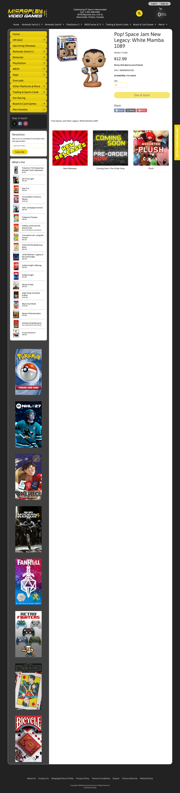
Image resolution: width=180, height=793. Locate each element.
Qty (116, 81)
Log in (154, 4)
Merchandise (30, 110)
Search (116, 778)
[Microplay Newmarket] (27, 13)
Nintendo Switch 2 (32, 25)
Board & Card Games (145, 25)
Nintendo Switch (55, 25)
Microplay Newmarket (89, 785)
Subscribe (19, 152)
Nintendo (30, 58)
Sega (30, 75)
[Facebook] (20, 123)
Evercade (18, 80)
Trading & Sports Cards (119, 25)
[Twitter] (14, 123)
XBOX (30, 69)
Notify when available (177, 142)
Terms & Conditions (101, 778)
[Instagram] (25, 123)
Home (16, 24)
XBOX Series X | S (94, 25)
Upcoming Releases (24, 45)
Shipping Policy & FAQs (62, 778)
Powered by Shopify (90, 787)
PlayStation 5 (74, 25)
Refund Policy (146, 778)
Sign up (164, 4)
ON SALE (30, 40)
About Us (31, 778)
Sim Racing (19, 97)
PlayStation (30, 64)
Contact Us (43, 778)
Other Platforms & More (30, 87)
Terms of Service (129, 778)
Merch (163, 25)
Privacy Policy (82, 778)
